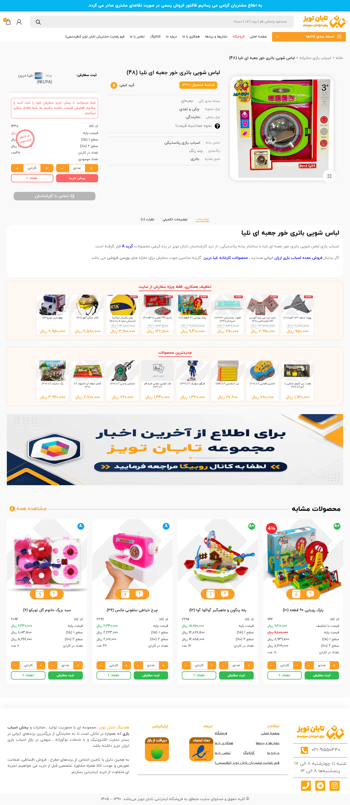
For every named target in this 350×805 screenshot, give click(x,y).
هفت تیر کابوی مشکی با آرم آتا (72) (297, 385)
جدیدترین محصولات (175, 352)
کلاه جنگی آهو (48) (87, 318)
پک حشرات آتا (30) (52, 383)
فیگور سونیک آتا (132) (192, 383)
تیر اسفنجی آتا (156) (227, 383)
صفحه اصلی (270, 733)
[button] (310, 594)
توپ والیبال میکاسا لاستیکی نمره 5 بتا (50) (123, 319)
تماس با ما (223, 753)
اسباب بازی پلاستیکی (182, 142)
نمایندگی (193, 117)
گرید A (127, 246)
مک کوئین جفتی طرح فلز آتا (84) (157, 385)
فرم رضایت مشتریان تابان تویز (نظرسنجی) (247, 762)
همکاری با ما (224, 743)
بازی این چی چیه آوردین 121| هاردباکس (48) (262, 319)
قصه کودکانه (80, 745)
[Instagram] (334, 786)
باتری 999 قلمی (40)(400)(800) (157, 319)
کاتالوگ (249, 753)
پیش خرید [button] (77, 178)
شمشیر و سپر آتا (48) (122, 383)
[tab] (202, 217)
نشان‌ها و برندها (267, 743)
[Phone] (306, 786)
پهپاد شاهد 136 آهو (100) (297, 318)
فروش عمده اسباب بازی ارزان (298, 257)
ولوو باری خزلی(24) (52, 318)
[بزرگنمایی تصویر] (329, 176)
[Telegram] (320, 786)
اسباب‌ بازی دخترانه (314, 58)
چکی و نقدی (189, 109)
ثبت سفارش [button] (322, 675)
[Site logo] (324, 21)
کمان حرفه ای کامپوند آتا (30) (87, 385)
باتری (195, 159)
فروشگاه (221, 733)
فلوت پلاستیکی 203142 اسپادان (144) (227, 319)
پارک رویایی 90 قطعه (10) (192, 318)
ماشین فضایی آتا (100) (262, 383)
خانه (339, 58)
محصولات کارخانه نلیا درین (225, 257)
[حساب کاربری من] (19, 21)
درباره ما (273, 753)
